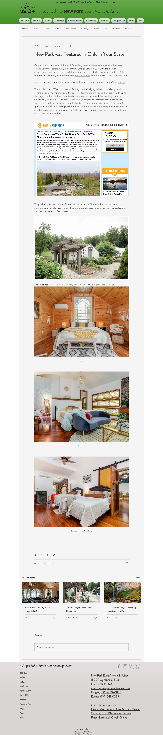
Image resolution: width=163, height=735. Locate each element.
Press (22, 713)
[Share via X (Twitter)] (42, 555)
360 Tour (24, 673)
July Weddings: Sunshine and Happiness (79, 609)
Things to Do (25, 704)
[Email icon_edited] (131, 666)
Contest (46, 28)
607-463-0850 (111, 692)
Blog (22, 708)
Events (96, 28)
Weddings (85, 28)
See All (138, 577)
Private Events (25, 690)
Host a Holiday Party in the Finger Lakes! (37, 609)
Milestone (116, 28)
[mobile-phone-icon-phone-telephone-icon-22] (137, 666)
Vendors (23, 699)
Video (22, 677)
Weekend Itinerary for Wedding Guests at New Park (121, 609)
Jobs (21, 717)
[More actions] (127, 46)
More (127, 28)
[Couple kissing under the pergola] (81, 592)
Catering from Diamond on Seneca (111, 713)
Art (106, 28)
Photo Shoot (71, 28)
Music (35, 28)
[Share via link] (54, 555)
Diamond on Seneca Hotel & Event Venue (115, 709)
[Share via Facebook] (35, 555)
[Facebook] (118, 666)
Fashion (58, 28)
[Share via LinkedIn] (48, 555)
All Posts (25, 28)
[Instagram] (125, 666)
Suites (22, 682)
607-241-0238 (109, 696)
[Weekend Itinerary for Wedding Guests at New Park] (122, 592)
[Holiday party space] (40, 592)
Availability (24, 695)
